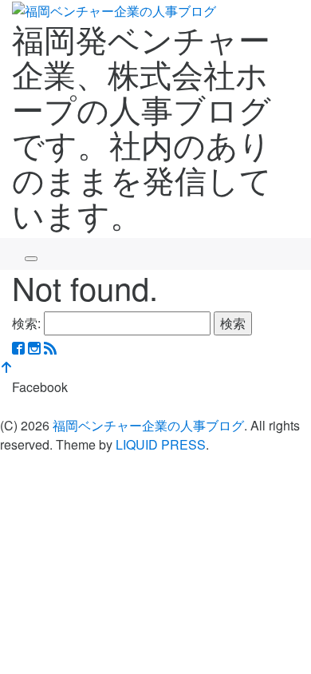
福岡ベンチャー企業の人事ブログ (148, 425)
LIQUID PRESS (161, 444)
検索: (26, 323)
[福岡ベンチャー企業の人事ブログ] (114, 9)
